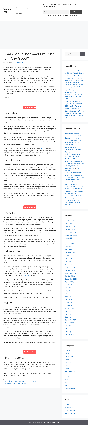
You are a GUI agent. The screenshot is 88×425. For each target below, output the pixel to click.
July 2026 (68, 223)
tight (42, 148)
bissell (67, 353)
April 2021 (68, 329)
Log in (67, 404)
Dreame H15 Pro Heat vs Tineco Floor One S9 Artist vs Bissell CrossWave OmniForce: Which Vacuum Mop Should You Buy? (74, 82)
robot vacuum (15, 380)
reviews (7, 380)
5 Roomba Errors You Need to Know (15, 383)
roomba (67, 380)
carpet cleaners (70, 356)
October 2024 (70, 253)
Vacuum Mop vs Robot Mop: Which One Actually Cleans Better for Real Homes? (74, 73)
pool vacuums (70, 371)
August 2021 (69, 323)
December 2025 (70, 232)
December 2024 (70, 247)
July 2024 (68, 258)
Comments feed (70, 410)
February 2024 (70, 267)
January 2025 (70, 244)
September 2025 (71, 235)
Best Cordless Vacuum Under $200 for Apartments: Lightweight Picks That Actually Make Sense (73, 94)
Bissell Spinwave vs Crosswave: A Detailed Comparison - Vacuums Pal (74, 150)
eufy (66, 365)
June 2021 (68, 326)
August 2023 (69, 282)
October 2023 (70, 276)
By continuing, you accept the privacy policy (63, 15)
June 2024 (68, 261)
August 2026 (69, 220)
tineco (67, 386)
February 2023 (70, 296)
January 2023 (70, 299)
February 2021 (70, 332)
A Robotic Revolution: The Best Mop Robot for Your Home (73, 142)
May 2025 (68, 238)
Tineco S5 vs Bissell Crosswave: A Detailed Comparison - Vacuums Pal (74, 136)
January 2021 (69, 334)
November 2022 (70, 302)
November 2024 (70, 250)
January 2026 (70, 229)
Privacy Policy (28, 8)
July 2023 (68, 285)
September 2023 (71, 279)
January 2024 (70, 270)
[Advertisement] (44, 34)
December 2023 (70, 273)
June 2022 (68, 311)
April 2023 (68, 293)
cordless (68, 362)
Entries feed (69, 407)
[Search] (82, 54)
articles (67, 350)
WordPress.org (70, 413)
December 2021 (70, 317)
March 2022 (69, 314)
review (29, 87)
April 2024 (68, 264)
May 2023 (68, 291)
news (67, 368)
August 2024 (69, 255)
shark (21, 380)
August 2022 (69, 308)
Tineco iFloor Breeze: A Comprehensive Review (73, 170)
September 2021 (70, 320)
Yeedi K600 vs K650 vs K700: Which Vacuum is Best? (20, 381)
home (27, 275)
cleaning (68, 359)
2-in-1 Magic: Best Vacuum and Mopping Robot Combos (72, 156)
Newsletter (19, 13)
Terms (18, 8)
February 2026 (70, 226)
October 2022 (70, 305)
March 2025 (69, 241)
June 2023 (68, 288)
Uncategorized (70, 388)
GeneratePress (54, 422)
